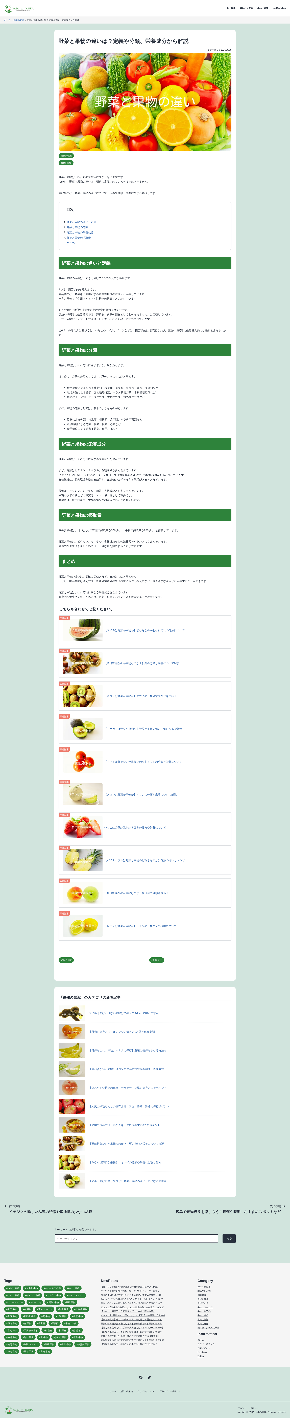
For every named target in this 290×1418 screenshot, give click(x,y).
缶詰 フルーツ (31, 1344)
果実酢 (55, 1323)
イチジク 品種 (33, 1295)
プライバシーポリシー (170, 1391)
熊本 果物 (28, 1337)
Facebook (202, 1352)
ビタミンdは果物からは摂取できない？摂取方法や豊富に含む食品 (133, 1315)
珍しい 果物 (60, 1337)
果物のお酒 (203, 1303)
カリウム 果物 (54, 1295)
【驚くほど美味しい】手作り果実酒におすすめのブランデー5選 (132, 1327)
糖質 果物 (12, 1344)
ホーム (7, 20)
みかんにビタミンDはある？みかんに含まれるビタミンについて (132, 1298)
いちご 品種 (13, 1288)
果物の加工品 (246, 8)
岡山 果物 (12, 1323)
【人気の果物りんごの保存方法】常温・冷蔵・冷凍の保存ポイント (129, 1106)
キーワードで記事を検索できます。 (75, 1229)
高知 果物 (45, 1351)
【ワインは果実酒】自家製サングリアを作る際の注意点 (128, 1311)
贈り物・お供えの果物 (208, 1327)
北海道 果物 (81, 1309)
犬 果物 (44, 1337)
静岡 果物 (12, 1351)
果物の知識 (18, 20)
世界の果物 (53, 1302)
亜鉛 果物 (70, 1302)
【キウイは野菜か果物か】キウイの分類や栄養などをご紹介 (125, 1162)
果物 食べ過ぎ (31, 1330)
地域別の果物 (279, 8)
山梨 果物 (78, 1316)
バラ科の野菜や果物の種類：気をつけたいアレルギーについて (131, 1290)
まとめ (71, 243)
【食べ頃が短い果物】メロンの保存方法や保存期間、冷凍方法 (126, 1069)
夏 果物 (46, 1316)
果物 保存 (12, 1330)
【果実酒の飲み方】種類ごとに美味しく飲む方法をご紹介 (129, 1344)
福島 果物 (78, 1337)
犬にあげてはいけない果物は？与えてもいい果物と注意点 (124, 1013)
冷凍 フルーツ (45, 1309)
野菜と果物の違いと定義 (81, 222)
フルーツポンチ (15, 1302)
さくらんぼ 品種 (53, 1288)
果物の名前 (70, 1323)
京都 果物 (12, 1309)
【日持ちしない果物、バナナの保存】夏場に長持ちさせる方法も (128, 1050)
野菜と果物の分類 (77, 227)
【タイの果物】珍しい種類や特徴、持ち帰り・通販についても (131, 1319)
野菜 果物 (66, 162)
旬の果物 (231, 8)
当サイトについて (206, 1343)
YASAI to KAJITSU (258, 1411)
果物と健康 (203, 1298)
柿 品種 (48, 1330)
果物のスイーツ (205, 1307)
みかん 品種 (73, 1288)
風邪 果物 (28, 1351)
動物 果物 (63, 1309)
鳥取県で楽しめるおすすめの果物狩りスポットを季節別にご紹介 (132, 1339)
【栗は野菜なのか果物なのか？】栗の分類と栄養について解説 (126, 1143)
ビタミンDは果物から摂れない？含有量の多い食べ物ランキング (132, 1307)
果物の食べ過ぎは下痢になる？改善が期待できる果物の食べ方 (131, 1323)
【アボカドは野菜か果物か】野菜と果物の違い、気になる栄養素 (128, 1181)
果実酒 (41, 1323)
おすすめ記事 (204, 1286)
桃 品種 (62, 1330)
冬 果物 (27, 1309)
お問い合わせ (204, 1347)
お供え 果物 (32, 1288)
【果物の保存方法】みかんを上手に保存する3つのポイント (124, 1125)
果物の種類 (262, 8)
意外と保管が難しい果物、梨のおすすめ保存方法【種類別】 (130, 1335)
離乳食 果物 (83, 1344)
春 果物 (27, 1323)
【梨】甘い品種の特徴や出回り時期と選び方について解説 (129, 1286)
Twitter (201, 1356)
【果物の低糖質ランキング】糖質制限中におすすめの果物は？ (131, 1331)
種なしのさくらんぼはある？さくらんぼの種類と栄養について (131, 1303)
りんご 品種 (13, 1295)
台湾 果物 (12, 1316)
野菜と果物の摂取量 (79, 238)
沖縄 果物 (12, 1337)
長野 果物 (66, 1344)
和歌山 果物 (30, 1316)
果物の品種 (203, 1315)
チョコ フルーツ (76, 1295)
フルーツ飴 (35, 1302)
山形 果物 (61, 1316)
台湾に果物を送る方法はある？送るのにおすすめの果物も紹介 (131, 1294)
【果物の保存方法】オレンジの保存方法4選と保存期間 (122, 1032)
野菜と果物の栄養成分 (80, 232)
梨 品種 (77, 1330)
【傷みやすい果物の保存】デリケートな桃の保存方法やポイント (128, 1088)
